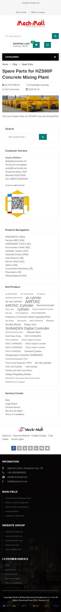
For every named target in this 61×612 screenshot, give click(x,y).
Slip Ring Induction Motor (14, 332)
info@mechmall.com (30, 3)
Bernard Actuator (45, 305)
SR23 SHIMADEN (33, 336)
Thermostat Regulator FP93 (16, 359)
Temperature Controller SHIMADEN (24, 355)
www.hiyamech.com (14, 540)
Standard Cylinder (33, 351)
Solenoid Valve (33, 332)
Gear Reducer (12, 258)
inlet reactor (22, 321)
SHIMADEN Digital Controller (27, 328)
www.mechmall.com (14, 536)
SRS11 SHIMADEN (13, 344)
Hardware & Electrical (14, 516)
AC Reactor (41, 294)
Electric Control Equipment (16, 502)
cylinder (23, 309)
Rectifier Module (13, 324)
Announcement (12, 407)
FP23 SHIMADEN (21, 313)
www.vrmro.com (12, 545)
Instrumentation (12, 511)
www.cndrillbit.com (13, 549)
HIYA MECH (14, 85)
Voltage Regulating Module (18, 374)
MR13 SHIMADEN (36, 321)
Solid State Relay (13, 336)
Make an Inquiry (38, 12)
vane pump (31, 366)
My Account (21, 12)
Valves (8, 265)
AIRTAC (32, 301)
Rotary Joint (30, 324)
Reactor (50, 320)
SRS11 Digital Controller (31, 340)
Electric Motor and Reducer (17, 507)
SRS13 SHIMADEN (13, 347)
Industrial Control (13, 254)
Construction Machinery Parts (18, 498)
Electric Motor (12, 261)
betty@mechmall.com (16, 161)
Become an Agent (14, 410)
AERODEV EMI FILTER (13, 298)
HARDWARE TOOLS (15, 244)
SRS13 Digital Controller (35, 344)
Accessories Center (15, 247)
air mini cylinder (13, 301)
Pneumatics (11, 272)
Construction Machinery (16, 268)
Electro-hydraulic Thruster (43, 309)
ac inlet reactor (11, 294)
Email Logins (17, 439)
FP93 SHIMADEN (38, 313)
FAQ (7, 400)
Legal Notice (11, 403)
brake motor (9, 309)
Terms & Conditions (14, 414)
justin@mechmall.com (16, 168)
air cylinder (33, 298)
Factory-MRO (12, 240)
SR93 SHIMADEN (11, 340)
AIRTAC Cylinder (19, 305)
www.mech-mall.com (14, 532)
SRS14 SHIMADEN (13, 351)
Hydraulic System (14, 251)
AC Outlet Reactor (27, 294)
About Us (6, 435)
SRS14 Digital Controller (35, 347)
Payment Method (21, 435)
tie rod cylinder (43, 362)
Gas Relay (9, 321)
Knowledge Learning (39, 85)
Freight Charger (38, 435)
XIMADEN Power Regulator (15, 382)
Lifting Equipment (13, 275)
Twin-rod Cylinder (13, 366)
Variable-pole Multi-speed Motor (18, 370)
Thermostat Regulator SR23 (18, 363)
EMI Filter (8, 313)
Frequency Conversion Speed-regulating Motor (27, 317)
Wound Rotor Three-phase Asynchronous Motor (22, 378)
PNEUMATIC (11, 236)
